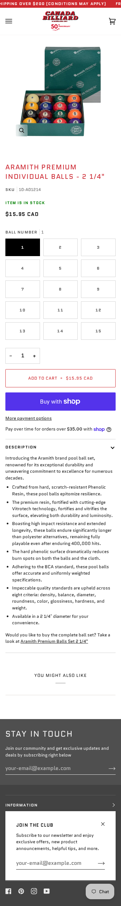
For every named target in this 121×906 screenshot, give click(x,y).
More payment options (28, 418)
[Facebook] (8, 891)
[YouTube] (47, 891)
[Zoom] (22, 130)
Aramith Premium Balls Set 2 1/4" (54, 641)
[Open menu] (15, 21)
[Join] (96, 863)
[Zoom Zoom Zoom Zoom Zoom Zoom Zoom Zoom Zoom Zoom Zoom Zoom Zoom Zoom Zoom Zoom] (60, 91)
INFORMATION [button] (21, 805)
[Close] (106, 821)
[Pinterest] (21, 891)
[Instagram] (34, 891)
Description (21, 447)
